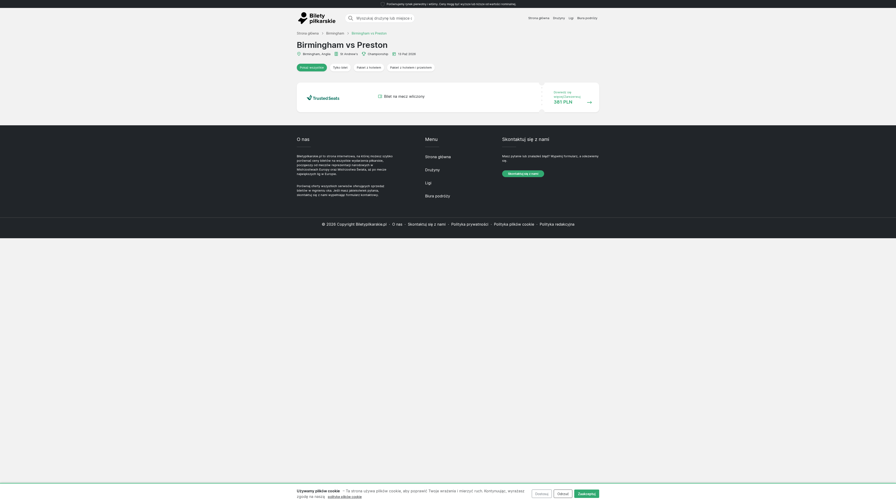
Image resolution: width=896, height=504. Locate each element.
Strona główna (538, 18)
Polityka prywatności (469, 224)
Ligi (571, 18)
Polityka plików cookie (514, 224)
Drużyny (559, 18)
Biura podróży (587, 18)
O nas (397, 224)
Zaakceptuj (587, 494)
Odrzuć (563, 494)
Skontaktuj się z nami (523, 173)
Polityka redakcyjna (557, 224)
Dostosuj (541, 494)
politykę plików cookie (345, 497)
